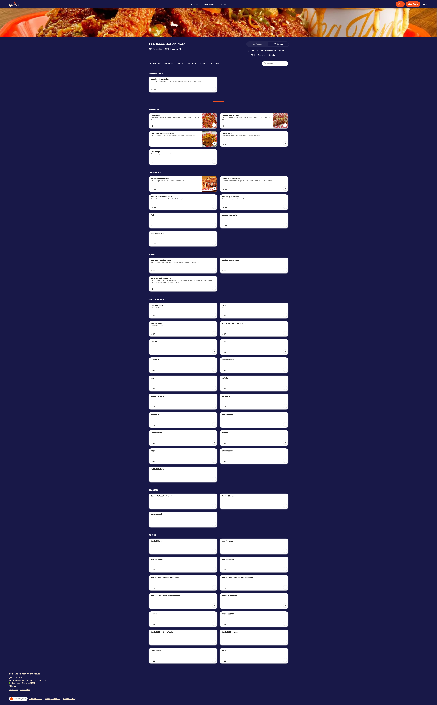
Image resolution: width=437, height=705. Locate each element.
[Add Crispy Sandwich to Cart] (214, 243)
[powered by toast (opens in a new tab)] (18, 698)
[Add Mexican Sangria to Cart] (285, 624)
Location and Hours (209, 4)
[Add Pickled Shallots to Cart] (214, 479)
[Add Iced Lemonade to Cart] (285, 569)
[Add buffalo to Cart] (285, 388)
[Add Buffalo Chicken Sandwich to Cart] (214, 207)
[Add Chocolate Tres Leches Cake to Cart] (214, 506)
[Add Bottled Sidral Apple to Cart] (285, 642)
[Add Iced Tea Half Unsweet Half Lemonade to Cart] (285, 587)
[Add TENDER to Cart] (214, 351)
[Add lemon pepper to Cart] (285, 424)
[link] (155, 63)
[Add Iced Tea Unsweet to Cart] (285, 551)
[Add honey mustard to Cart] (285, 370)
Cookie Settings (69, 699)
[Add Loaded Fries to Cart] (214, 125)
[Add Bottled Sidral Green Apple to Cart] (214, 642)
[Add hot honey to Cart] (285, 406)
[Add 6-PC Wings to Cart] (214, 161)
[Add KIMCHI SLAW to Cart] (214, 333)
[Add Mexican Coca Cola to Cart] (285, 605)
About (223, 4)
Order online (25, 690)
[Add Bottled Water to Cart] (214, 551)
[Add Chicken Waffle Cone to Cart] (285, 125)
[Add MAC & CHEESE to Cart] (214, 315)
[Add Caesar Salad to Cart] (285, 143)
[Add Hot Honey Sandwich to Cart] (285, 207)
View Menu (193, 4)
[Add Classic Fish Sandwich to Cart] (214, 89)
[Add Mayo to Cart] (214, 461)
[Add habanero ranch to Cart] (214, 406)
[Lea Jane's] (14, 4)
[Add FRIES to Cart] (285, 315)
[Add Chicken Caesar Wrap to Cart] (285, 270)
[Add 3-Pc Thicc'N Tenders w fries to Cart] (214, 143)
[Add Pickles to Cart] (285, 442)
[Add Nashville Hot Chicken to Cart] (214, 188)
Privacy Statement (52, 699)
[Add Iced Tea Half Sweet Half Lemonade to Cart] (214, 605)
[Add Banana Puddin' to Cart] (214, 524)
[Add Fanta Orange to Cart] (214, 660)
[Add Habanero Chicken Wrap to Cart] (214, 288)
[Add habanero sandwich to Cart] (285, 225)
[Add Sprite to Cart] (285, 660)
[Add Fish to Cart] (214, 225)
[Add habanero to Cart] (214, 424)
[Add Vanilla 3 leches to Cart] (285, 506)
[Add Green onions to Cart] (285, 461)
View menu (13, 690)
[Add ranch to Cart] (285, 351)
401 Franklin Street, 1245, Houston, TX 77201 (28, 680)
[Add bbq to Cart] (214, 388)
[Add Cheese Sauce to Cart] (214, 442)
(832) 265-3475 (15, 678)
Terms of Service (35, 699)
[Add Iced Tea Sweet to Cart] (214, 569)
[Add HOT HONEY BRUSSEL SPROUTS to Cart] (285, 333)
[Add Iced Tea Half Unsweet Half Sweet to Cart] (214, 587)
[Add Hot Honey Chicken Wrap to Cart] (214, 270)
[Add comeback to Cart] (214, 370)
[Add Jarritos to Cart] (214, 624)
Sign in (424, 4)
